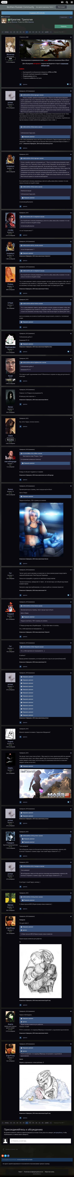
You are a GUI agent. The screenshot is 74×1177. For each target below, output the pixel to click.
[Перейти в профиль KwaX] (10, 366)
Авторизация (6, 16)
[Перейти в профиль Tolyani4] (10, 607)
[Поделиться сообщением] (70, 37)
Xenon (10, 489)
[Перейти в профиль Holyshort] (10, 159)
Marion (10, 905)
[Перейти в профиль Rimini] (10, 397)
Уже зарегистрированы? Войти (45, 7)
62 (42, 32)
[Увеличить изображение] (45, 48)
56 (23, 32)
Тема (20, 1172)
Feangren (10, 843)
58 (30, 32)
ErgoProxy (10, 928)
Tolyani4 (10, 614)
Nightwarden (10, 347)
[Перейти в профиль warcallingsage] (10, 454)
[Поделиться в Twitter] (5, 1156)
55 (20, 32)
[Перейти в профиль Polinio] (10, 274)
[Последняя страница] (51, 32)
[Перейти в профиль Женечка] (4, 20)
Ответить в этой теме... (20, 1141)
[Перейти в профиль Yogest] (10, 734)
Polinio (10, 284)
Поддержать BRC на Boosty (37, 13)
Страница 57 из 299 (59, 32)
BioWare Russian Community (20, 7)
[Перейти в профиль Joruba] (10, 220)
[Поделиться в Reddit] (2, 1156)
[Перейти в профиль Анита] (10, 1016)
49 (70, 17)
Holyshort (10, 166)
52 (11, 32)
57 (26, 32)
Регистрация (61, 7)
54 (17, 32)
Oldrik (10, 436)
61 (39, 32)
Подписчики (64, 17)
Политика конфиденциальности (33, 1172)
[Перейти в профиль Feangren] (10, 836)
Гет (10, 573)
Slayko (10, 768)
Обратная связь (49, 1172)
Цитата (25, 84)
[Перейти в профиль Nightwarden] (10, 339)
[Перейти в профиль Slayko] (10, 759)
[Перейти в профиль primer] (10, 95)
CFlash (10, 303)
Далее (46, 32)
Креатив (31, 22)
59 (33, 32)
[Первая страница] (2, 32)
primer (10, 102)
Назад (6, 32)
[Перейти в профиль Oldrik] (10, 426)
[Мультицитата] (20, 84)
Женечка (14, 22)
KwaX (10, 376)
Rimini (10, 407)
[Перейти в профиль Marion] (10, 898)
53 (14, 32)
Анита (10, 1024)
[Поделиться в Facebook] (8, 1156)
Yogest (10, 741)
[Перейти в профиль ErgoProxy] (10, 921)
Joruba (10, 230)
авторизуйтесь (58, 1132)
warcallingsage (10, 461)
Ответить (64, 26)
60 (36, 32)
